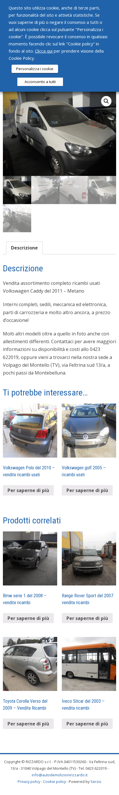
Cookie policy (54, 781)
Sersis (95, 781)
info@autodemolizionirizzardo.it (60, 774)
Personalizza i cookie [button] (34, 68)
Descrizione (24, 248)
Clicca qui (44, 51)
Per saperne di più (28, 490)
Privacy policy (29, 781)
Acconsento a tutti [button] (40, 81)
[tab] (24, 247)
